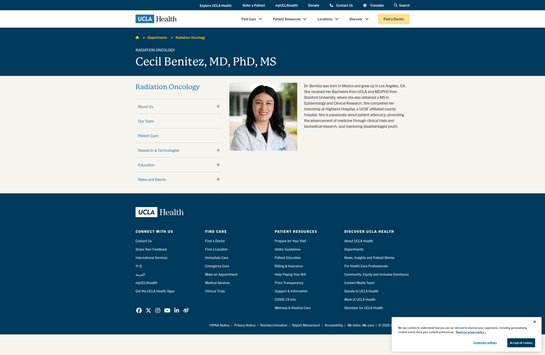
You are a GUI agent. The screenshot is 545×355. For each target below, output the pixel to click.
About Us (145, 106)
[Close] (534, 321)
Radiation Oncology (190, 37)
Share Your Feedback (151, 249)
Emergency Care (217, 266)
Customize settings (485, 342)
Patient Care (148, 135)
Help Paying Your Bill (290, 274)
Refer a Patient (254, 5)
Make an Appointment (221, 274)
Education (146, 164)
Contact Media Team (359, 282)
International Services (151, 257)
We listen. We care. (361, 325)
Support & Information (291, 291)
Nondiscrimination (273, 325)
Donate (313, 5)
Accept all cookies (521, 342)
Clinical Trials (215, 291)
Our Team (146, 121)
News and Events (152, 179)
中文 (139, 266)
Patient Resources (286, 19)
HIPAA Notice (219, 325)
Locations (325, 19)
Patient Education (288, 257)
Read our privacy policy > (471, 332)
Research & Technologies (158, 150)
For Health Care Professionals (366, 266)
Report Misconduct (306, 325)
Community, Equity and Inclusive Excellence (376, 274)
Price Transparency (289, 282)
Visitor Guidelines (287, 249)
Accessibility (334, 325)
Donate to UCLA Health (361, 291)
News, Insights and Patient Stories (369, 257)
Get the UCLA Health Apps (155, 291)
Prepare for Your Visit (290, 241)
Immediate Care (216, 257)
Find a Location (216, 249)
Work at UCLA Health (359, 299)
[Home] (137, 37)
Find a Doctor (394, 19)
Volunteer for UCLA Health (363, 307)
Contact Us (344, 5)
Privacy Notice (244, 325)
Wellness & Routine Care (293, 307)
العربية (140, 274)
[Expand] (218, 106)
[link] (139, 310)
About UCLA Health (358, 241)
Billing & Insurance (289, 266)
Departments (157, 37)
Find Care (249, 19)
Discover (356, 19)
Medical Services (217, 282)
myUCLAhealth (286, 5)
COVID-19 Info (285, 299)
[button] (216, 5)
